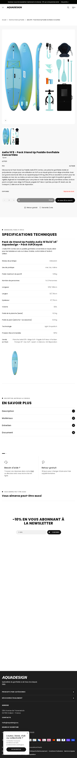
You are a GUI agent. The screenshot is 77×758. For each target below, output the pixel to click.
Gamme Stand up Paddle (16, 20)
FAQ (32, 471)
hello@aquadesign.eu (10, 723)
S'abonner (55, 532)
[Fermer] (27, 733)
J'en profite (64, 2)
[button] (3, 7)
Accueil (4, 20)
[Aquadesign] (14, 7)
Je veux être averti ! (65, 200)
